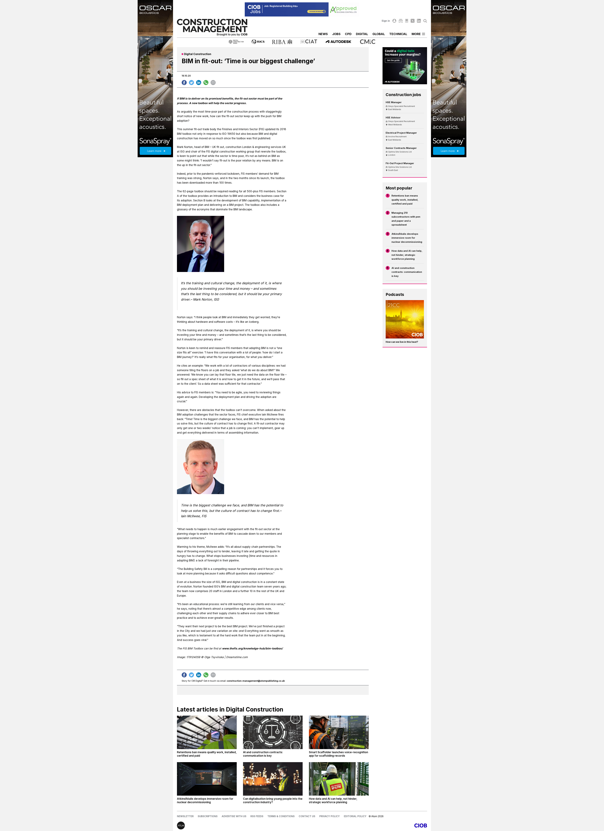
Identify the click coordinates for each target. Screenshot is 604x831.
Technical (398, 34)
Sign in (386, 20)
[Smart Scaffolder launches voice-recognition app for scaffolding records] (339, 732)
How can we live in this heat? (402, 342)
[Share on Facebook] (184, 82)
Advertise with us (234, 816)
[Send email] (213, 82)
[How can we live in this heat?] (405, 319)
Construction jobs (403, 94)
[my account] (394, 21)
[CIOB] (364, 825)
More (416, 34)
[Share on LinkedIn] (198, 82)
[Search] (425, 21)
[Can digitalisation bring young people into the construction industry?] (273, 779)
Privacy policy (329, 816)
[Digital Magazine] (406, 21)
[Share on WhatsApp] (205, 82)
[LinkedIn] (419, 21)
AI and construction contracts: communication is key (406, 271)
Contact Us (307, 816)
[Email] (401, 21)
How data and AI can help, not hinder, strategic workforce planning (406, 254)
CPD (348, 34)
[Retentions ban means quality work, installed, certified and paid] (207, 732)
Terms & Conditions (281, 816)
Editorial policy (355, 816)
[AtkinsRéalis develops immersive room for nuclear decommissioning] (207, 779)
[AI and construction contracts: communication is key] (273, 732)
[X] (412, 21)
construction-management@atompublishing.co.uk (256, 680)
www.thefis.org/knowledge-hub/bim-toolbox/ (252, 648)
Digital (362, 34)
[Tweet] (191, 82)
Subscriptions (208, 816)
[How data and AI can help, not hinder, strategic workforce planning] (339, 779)
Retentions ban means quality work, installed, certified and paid (404, 199)
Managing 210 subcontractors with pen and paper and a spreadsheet (405, 218)
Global (378, 34)
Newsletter (185, 816)
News (323, 34)
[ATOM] (239, 825)
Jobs (336, 34)
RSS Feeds (256, 816)
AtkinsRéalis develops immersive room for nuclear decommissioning (406, 237)
